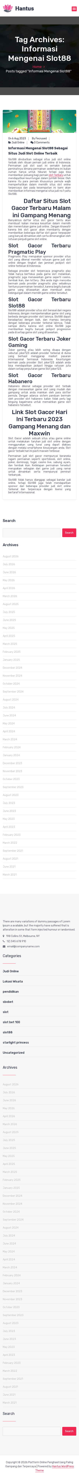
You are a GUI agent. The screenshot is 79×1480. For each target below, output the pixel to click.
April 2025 (9, 636)
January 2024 (11, 755)
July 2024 (9, 707)
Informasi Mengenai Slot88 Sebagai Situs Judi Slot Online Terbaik (38, 150)
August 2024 (11, 699)
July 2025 (9, 612)
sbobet (8, 1002)
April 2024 (9, 731)
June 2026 (9, 572)
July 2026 (9, 564)
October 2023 (11, 779)
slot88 (7, 1032)
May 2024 (9, 723)
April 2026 (9, 588)
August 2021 (10, 858)
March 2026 (10, 596)
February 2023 (12, 834)
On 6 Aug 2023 (17, 138)
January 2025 (11, 659)
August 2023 (11, 795)
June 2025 (9, 620)
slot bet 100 (11, 1022)
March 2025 (10, 644)
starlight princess (16, 1042)
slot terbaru (56, 175)
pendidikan (11, 991)
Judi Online (18, 142)
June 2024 (9, 715)
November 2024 (12, 675)
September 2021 (13, 850)
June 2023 (9, 811)
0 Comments (41, 142)
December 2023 (12, 763)
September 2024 (13, 691)
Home (37, 67)
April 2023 (9, 827)
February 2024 (12, 747)
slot (5, 1012)
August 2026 (11, 556)
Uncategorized (13, 1052)
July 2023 (9, 803)
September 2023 (13, 787)
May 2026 (9, 580)
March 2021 (10, 874)
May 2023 (9, 819)
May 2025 (9, 628)
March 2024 (10, 739)
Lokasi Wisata (13, 981)
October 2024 (11, 683)
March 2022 (10, 842)
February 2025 (12, 652)
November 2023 (12, 771)
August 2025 (11, 604)
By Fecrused (39, 138)
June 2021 (9, 866)
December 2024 (12, 667)
